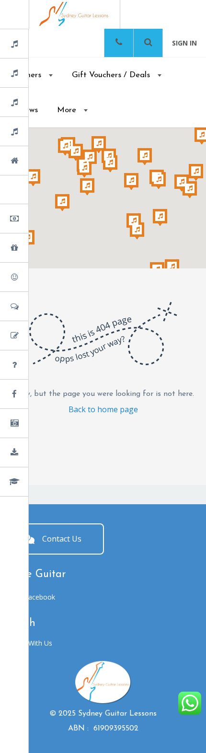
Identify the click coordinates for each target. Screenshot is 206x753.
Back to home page (103, 409)
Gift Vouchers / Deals (111, 75)
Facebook (39, 597)
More (66, 110)
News (39, 395)
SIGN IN (184, 42)
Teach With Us (29, 643)
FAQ (38, 365)
